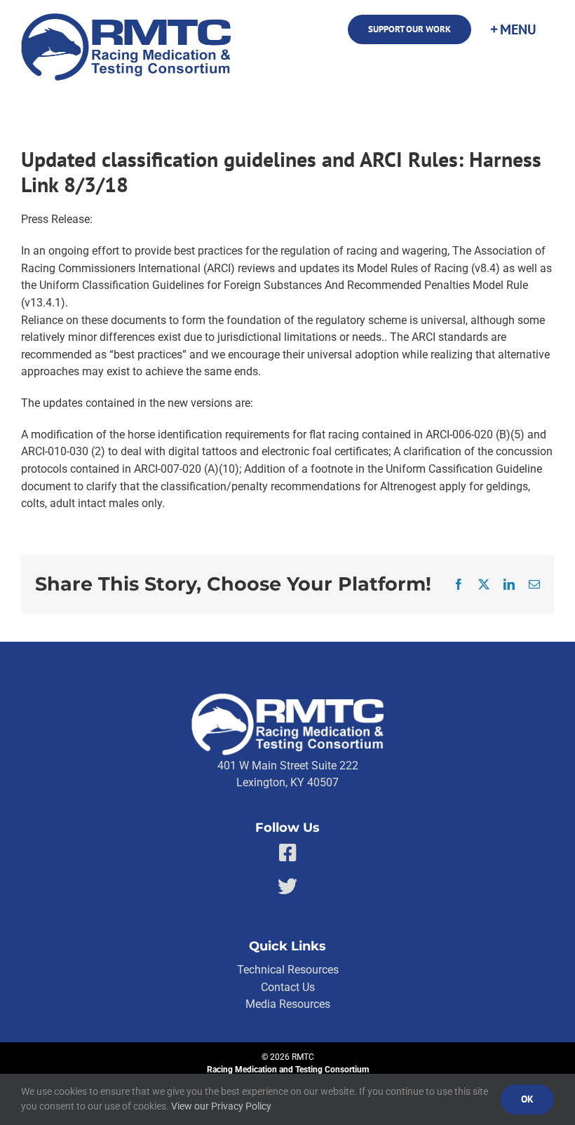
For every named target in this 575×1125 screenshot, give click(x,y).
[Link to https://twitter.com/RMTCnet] (287, 886)
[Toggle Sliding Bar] (512, 29)
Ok (527, 1099)
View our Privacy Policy (221, 1106)
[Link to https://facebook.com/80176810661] (288, 853)
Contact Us (288, 987)
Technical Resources (288, 969)
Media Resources (287, 1004)
